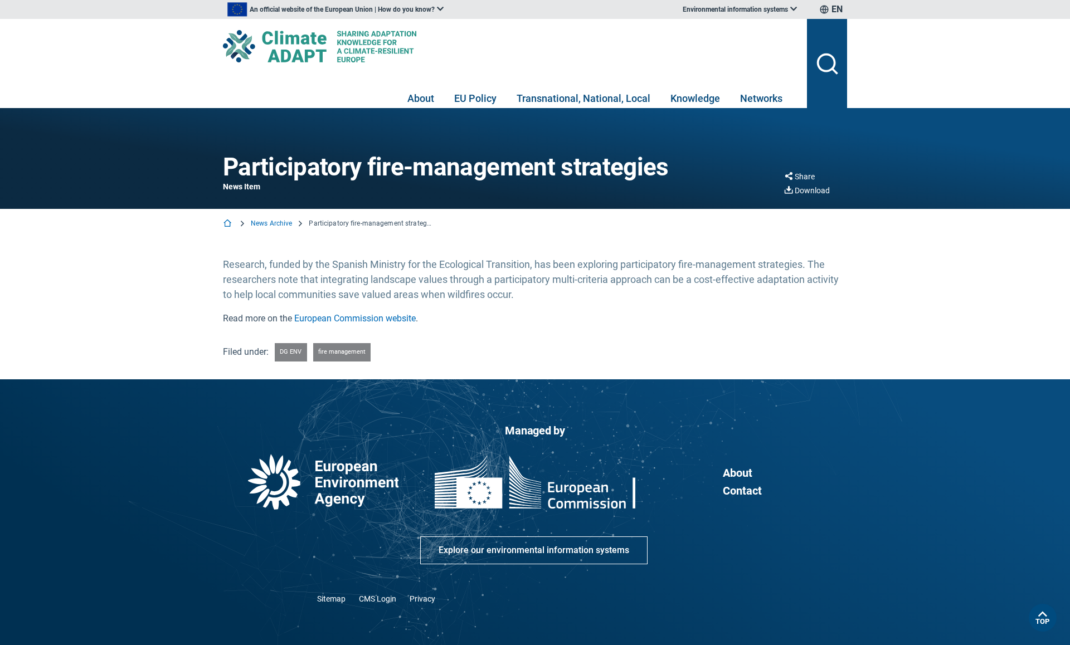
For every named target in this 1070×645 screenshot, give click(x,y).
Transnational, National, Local (583, 98)
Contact (742, 490)
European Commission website (355, 318)
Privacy (422, 598)
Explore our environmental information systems (534, 550)
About (420, 98)
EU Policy (475, 98)
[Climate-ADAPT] (510, 46)
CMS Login (377, 598)
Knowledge (695, 98)
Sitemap (331, 598)
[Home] (228, 224)
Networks (761, 98)
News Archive (271, 223)
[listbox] (335, 9)
